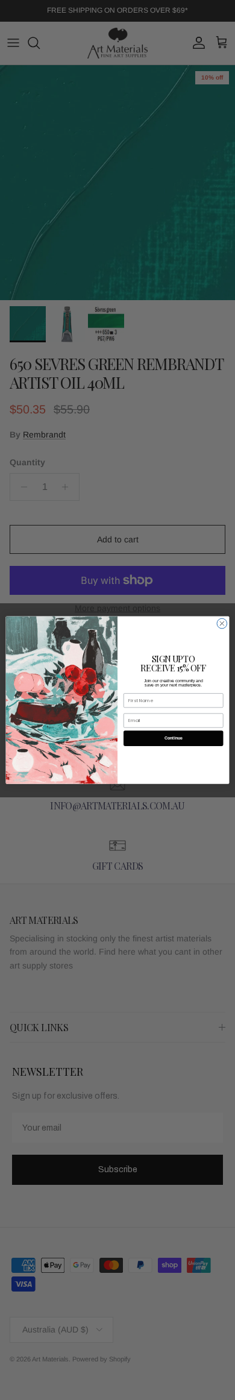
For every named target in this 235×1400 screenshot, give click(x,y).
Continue (173, 738)
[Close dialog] (222, 623)
